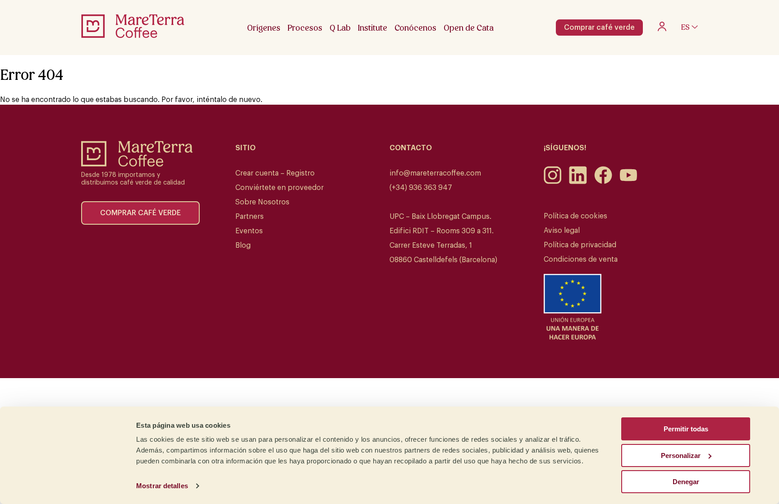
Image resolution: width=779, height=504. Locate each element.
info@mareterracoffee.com (435, 173)
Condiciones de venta (581, 259)
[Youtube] (628, 181)
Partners (249, 216)
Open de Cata (469, 28)
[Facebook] (603, 181)
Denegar (686, 482)
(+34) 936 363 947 (421, 187)
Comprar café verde (599, 27)
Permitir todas (686, 429)
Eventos (249, 231)
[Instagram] (553, 181)
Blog (243, 245)
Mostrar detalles (162, 486)
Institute (372, 28)
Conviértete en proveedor (279, 187)
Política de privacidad (580, 245)
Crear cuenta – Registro (275, 173)
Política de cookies (575, 216)
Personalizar (681, 455)
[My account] (662, 28)
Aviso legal (562, 230)
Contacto (411, 148)
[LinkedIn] (578, 181)
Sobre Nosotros (262, 202)
